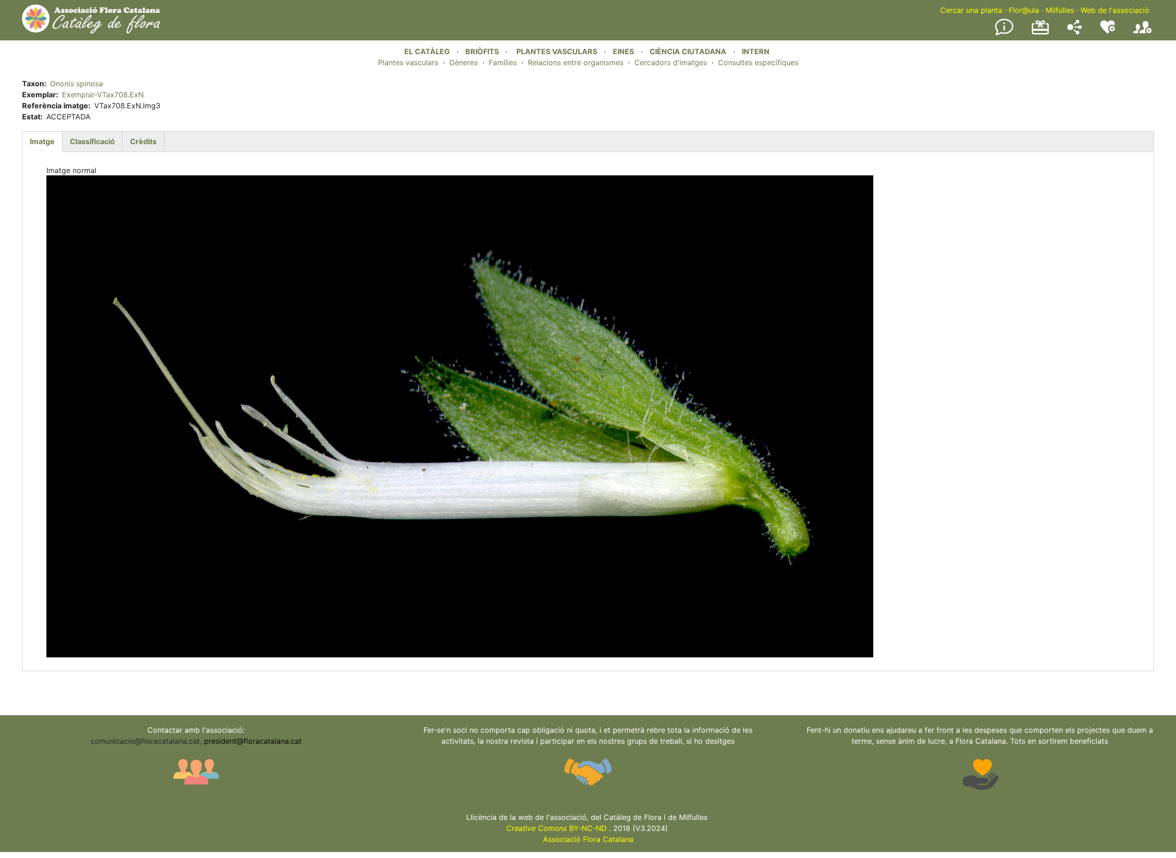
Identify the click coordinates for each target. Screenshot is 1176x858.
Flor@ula (1024, 10)
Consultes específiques (758, 62)
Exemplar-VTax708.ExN (103, 94)
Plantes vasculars (408, 62)
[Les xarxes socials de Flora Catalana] (1074, 31)
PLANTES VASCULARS (556, 51)
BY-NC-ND (556, 828)
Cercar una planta (971, 10)
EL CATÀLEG (427, 51)
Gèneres (463, 62)
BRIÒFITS (483, 51)
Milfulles (1060, 10)
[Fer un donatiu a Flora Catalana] (1040, 33)
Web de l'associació (1114, 10)
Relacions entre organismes (575, 62)
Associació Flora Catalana (588, 839)
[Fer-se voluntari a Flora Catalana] (1107, 31)
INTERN (755, 51)
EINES (623, 51)
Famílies (503, 62)
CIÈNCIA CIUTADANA (688, 51)
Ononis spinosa (76, 83)
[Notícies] (1004, 33)
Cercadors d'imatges (670, 62)
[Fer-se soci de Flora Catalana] (1142, 33)
